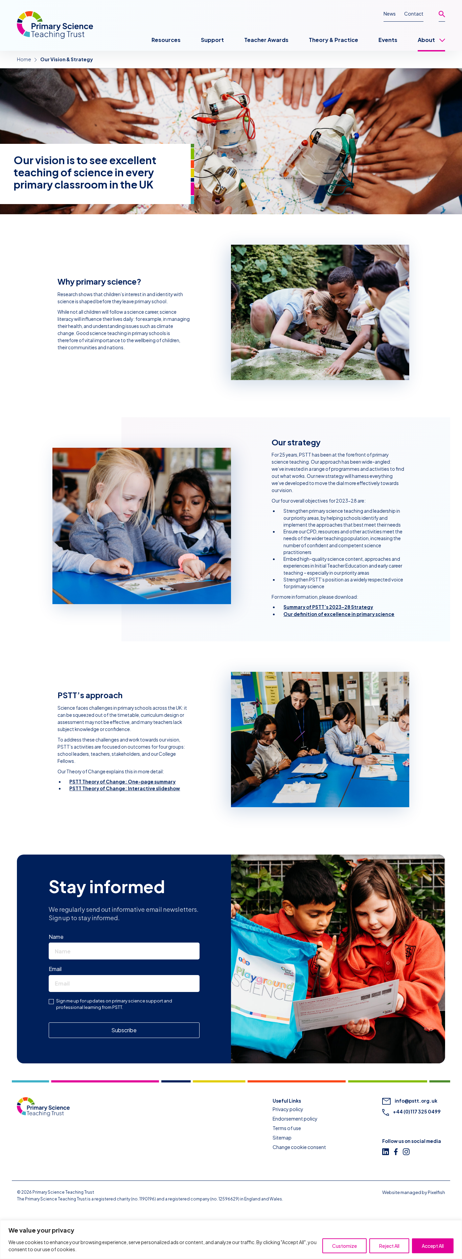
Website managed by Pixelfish (413, 1192)
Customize (344, 1246)
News (390, 13)
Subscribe (124, 1030)
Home (24, 59)
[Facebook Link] (398, 1151)
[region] (231, 1239)
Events (387, 39)
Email (57, 968)
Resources (166, 39)
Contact (413, 13)
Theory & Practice (333, 39)
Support (212, 39)
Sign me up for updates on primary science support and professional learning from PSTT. (114, 1004)
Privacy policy (288, 1109)
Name (58, 936)
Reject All (389, 1246)
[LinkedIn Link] (388, 1151)
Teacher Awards (266, 39)
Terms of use (287, 1128)
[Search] (442, 16)
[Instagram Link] (409, 1151)
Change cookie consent (299, 1147)
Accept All (433, 1246)
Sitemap (282, 1137)
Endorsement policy (295, 1119)
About (426, 39)
